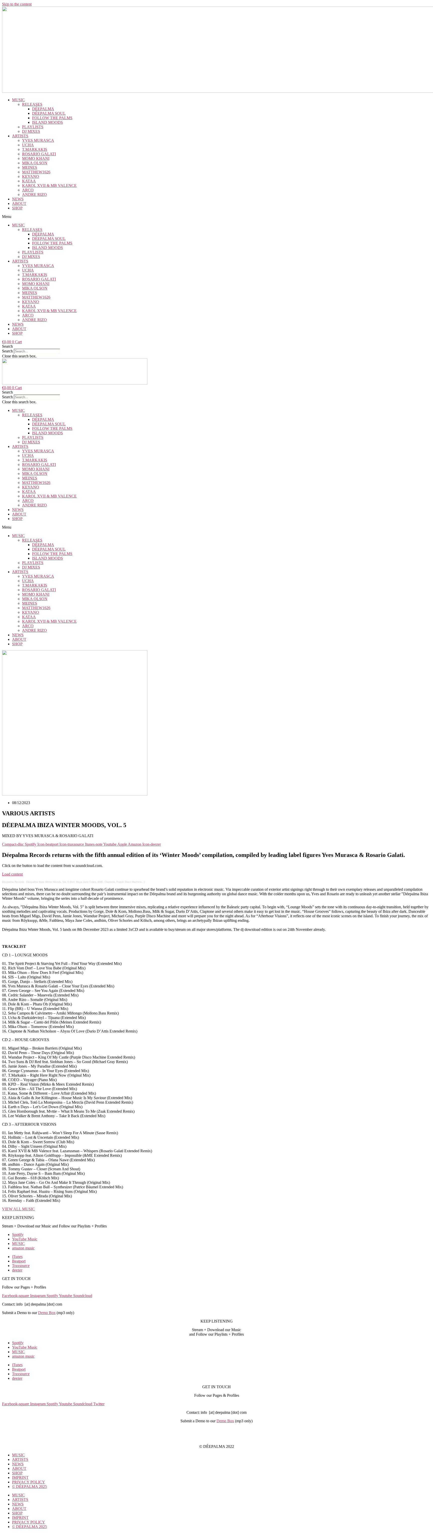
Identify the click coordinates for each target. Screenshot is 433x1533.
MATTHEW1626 (36, 172)
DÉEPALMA (43, 109)
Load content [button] (12, 874)
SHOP (17, 208)
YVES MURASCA (38, 140)
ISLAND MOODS (47, 122)
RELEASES (32, 104)
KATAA (29, 181)
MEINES (29, 167)
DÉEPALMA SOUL (49, 113)
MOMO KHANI (35, 158)
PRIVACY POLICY (216, 1438)
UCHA (28, 145)
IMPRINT (216, 1429)
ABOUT (19, 203)
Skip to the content (17, 4)
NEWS (18, 199)
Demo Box (47, 1313)
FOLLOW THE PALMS (52, 118)
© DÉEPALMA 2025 (29, 1486)
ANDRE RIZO (34, 194)
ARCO (28, 190)
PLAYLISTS (32, 127)
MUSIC (18, 100)
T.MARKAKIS (34, 149)
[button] (216, 216)
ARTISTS (20, 136)
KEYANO (30, 176)
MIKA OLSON (34, 163)
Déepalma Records (13, 881)
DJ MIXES (31, 131)
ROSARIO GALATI (39, 154)
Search (7, 351)
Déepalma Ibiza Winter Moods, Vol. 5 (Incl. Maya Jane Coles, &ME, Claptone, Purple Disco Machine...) (85, 881)
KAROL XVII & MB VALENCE (49, 185)
